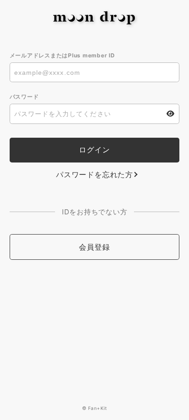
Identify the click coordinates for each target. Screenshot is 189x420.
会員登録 (94, 247)
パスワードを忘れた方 (94, 174)
